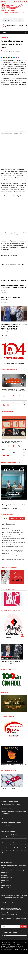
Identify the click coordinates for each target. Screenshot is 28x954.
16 (25, 845)
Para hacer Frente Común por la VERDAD (13, 264)
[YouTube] (14, 1)
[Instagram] (18, 1)
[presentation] (5, 518)
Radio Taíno (4, 882)
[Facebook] (12, 1)
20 (14, 847)
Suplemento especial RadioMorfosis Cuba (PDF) (14, 764)
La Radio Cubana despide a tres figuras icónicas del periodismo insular (14, 326)
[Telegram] (24, 1)
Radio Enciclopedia (6, 885)
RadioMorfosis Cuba (6, 808)
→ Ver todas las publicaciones (9, 508)
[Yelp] (22, 1)
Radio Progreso (5, 880)
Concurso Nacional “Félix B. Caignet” (11, 804)
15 (21, 845)
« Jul (2, 857)
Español (4, 335)
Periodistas (4, 37)
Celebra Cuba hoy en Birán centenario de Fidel (13, 542)
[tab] (5, 518)
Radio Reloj (4, 875)
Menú (4, 32)
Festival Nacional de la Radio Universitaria (12, 822)
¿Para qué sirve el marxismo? (9, 555)
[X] (16, 1)
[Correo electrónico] (26, 1)
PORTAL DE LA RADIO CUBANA (8, 10)
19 (10, 847)
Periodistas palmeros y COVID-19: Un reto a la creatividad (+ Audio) (14, 288)
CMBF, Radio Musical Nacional (9, 887)
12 (10, 845)
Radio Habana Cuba (6, 877)
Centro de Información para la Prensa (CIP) (12, 870)
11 (6, 845)
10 (2, 845)
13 (14, 845)
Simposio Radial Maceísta (8, 826)
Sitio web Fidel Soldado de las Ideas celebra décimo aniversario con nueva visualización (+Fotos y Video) (12, 552)
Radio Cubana (9, 51)
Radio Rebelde (5, 872)
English (10, 335)
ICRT (25, 949)
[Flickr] (20, 1)
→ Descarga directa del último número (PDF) (13, 505)
